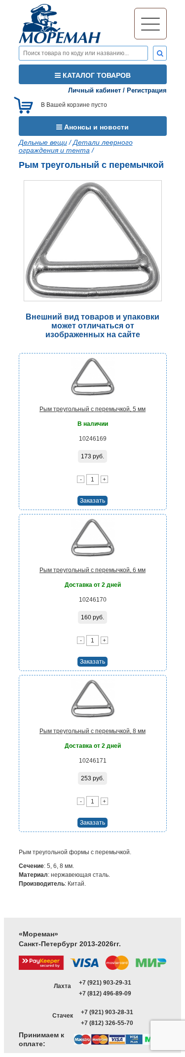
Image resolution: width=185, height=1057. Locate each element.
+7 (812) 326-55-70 (107, 1023)
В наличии (92, 423)
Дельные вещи (43, 142)
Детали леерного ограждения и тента (76, 146)
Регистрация (147, 90)
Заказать (92, 500)
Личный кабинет (94, 90)
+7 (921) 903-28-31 (107, 1012)
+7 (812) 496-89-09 (105, 993)
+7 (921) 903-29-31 (105, 982)
